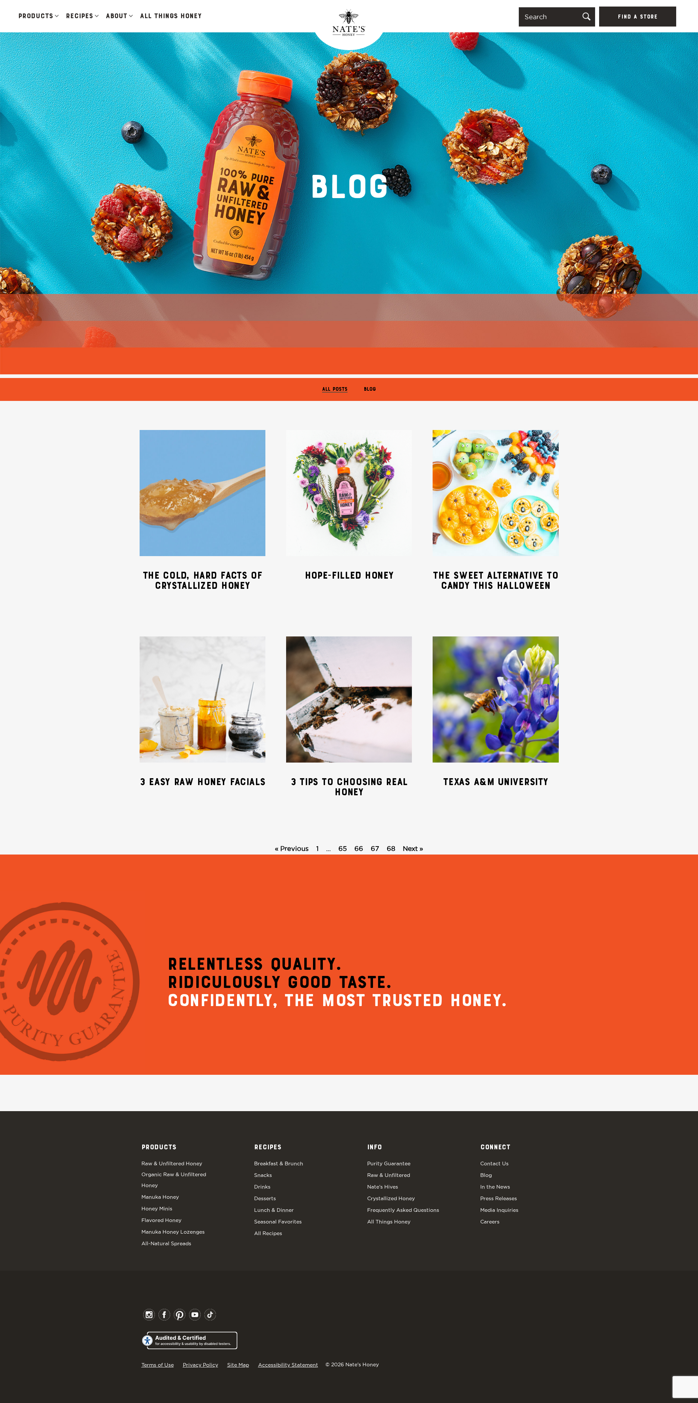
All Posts (335, 389)
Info (374, 1147)
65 (342, 848)
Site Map (238, 1365)
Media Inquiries (499, 1210)
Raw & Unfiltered (388, 1175)
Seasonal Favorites (278, 1222)
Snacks (263, 1175)
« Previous (292, 848)
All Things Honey (170, 16)
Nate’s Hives (382, 1187)
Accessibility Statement (288, 1365)
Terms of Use (157, 1365)
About (116, 16)
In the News (495, 1187)
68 (391, 848)
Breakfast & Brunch (278, 1163)
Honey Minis (156, 1208)
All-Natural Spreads (166, 1243)
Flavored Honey (161, 1220)
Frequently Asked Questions (403, 1210)
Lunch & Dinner (274, 1210)
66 (358, 848)
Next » (413, 848)
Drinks (262, 1187)
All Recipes (268, 1233)
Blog (370, 389)
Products (35, 16)
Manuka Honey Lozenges (173, 1232)
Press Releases (498, 1198)
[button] (57, 16)
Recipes (79, 16)
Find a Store (638, 17)
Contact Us (494, 1163)
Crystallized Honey (391, 1198)
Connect (495, 1147)
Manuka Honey (160, 1197)
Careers (490, 1222)
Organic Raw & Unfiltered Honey (173, 1179)
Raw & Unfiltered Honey (171, 1163)
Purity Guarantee (388, 1163)
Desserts (265, 1198)
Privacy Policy (200, 1365)
